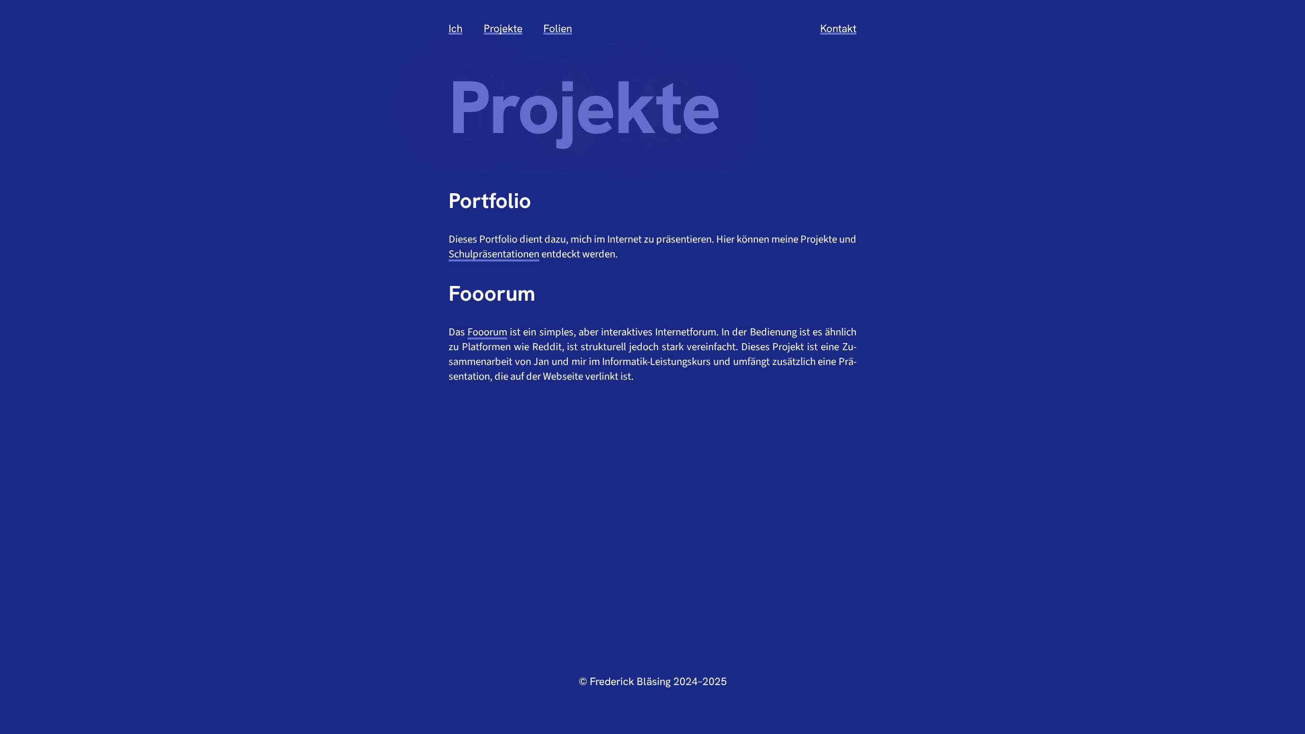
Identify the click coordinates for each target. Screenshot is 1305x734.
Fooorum (487, 332)
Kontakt (838, 28)
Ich (455, 28)
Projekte (503, 28)
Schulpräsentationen (494, 254)
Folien (557, 28)
